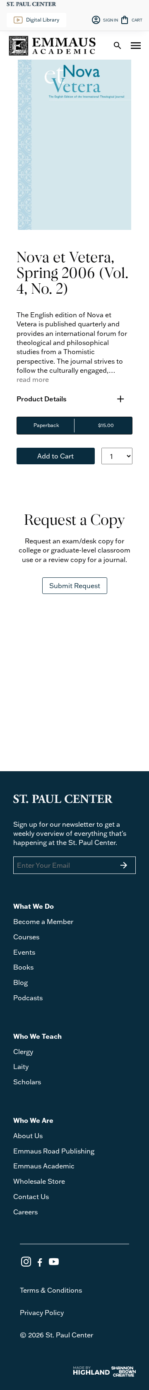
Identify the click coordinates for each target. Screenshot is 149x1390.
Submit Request (74, 586)
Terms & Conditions (51, 1290)
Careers (25, 1212)
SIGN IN (104, 20)
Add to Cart (55, 456)
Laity (21, 1066)
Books (23, 967)
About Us (28, 1136)
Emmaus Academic (43, 1166)
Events (24, 952)
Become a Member (43, 921)
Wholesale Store (39, 1181)
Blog (20, 982)
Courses (26, 937)
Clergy (23, 1051)
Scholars (27, 1082)
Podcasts (28, 998)
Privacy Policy (42, 1312)
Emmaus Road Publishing (53, 1151)
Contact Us (31, 1196)
